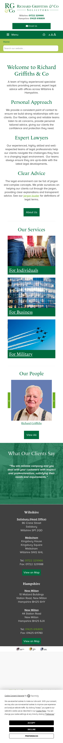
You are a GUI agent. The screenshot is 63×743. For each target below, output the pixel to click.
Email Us (32, 26)
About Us (31, 212)
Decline (31, 729)
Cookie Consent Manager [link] (14, 696)
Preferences (31, 736)
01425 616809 (37, 18)
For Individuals (23, 270)
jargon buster (31, 195)
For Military (20, 354)
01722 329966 (36, 15)
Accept (31, 723)
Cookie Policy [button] (41, 711)
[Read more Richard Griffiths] (31, 400)
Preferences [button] (49, 714)
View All (31, 435)
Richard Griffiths (31, 426)
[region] (31, 251)
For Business (21, 312)
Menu (14, 34)
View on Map (31, 572)
